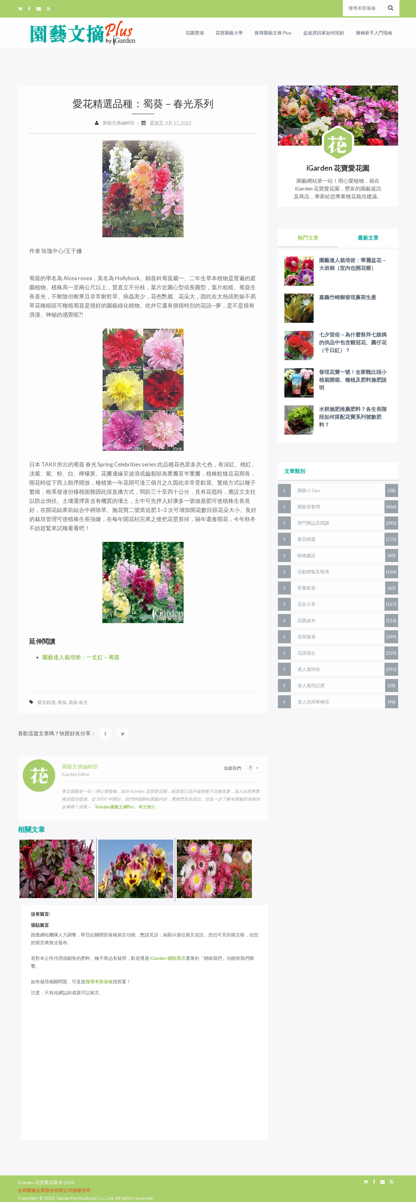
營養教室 (306, 588)
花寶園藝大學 (229, 32)
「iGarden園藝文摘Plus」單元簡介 (123, 806)
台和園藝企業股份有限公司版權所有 (54, 1190)
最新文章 (368, 237)
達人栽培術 (308, 669)
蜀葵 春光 (78, 702)
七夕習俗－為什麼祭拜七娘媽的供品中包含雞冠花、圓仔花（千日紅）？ (353, 342)
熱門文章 (308, 237)
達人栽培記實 (311, 685)
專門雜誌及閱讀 (313, 523)
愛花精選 (46, 702)
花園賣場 (195, 32)
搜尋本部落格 (99, 981)
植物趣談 (306, 555)
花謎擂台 (306, 653)
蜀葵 (62, 702)
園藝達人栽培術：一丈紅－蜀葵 (81, 657)
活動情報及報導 (313, 571)
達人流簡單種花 (313, 701)
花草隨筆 (306, 636)
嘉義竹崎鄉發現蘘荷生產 (347, 297)
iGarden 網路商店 (168, 958)
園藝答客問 (308, 506)
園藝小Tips (308, 490)
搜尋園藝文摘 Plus (273, 32)
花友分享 (306, 604)
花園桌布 (306, 620)
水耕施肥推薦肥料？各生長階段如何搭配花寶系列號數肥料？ (353, 416)
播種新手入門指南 (374, 32)
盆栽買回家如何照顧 (323, 32)
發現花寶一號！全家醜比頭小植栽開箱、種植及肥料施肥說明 (353, 379)
